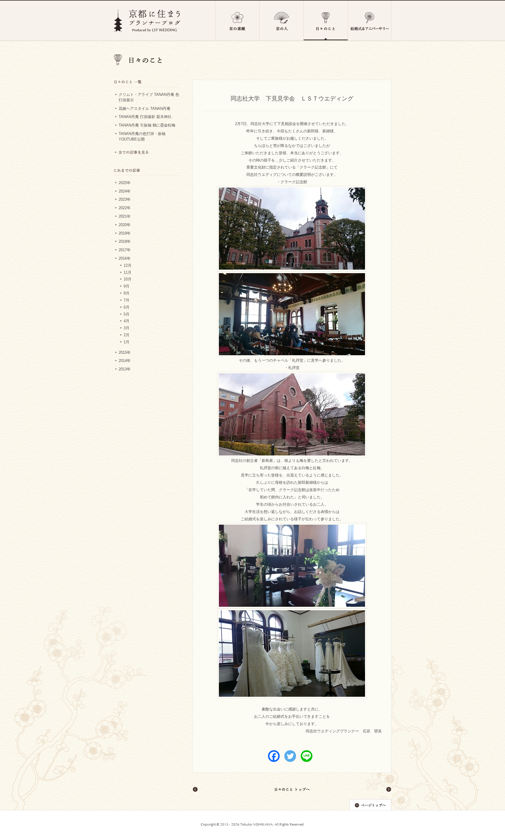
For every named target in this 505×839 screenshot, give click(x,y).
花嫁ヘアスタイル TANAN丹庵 (144, 109)
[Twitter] (290, 756)
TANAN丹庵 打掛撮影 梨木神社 (145, 117)
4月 (126, 321)
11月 (128, 273)
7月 (126, 300)
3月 (126, 328)
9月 (126, 286)
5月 (126, 314)
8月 (126, 293)
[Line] (306, 756)
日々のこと (326, 20)
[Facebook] (274, 756)
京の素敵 (237, 20)
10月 (128, 279)
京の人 (282, 20)
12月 (128, 266)
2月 (126, 335)
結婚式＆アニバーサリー (369, 20)
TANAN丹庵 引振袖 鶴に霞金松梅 (147, 125)
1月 (126, 342)
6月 (126, 307)
